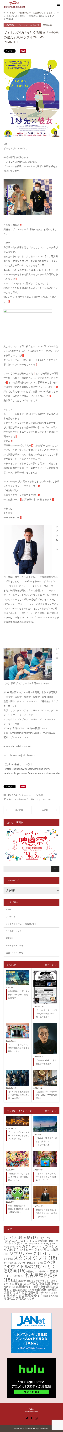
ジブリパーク (27, 1253)
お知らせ (10, 909)
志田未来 (25, 1286)
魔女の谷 (28, 1298)
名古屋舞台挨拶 (30, 1277)
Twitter (27, 1418)
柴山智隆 (43, 1290)
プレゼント (11, 916)
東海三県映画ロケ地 (14, 945)
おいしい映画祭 (21, 1237)
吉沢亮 (18, 1276)
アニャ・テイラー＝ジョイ (35, 1243)
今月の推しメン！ (13, 931)
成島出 (17, 1289)
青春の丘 (12, 1298)
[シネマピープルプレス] (14, 5)
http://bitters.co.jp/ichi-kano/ (19, 755)
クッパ (36, 1246)
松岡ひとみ (28, 1290)
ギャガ (24, 1246)
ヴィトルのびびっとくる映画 (28, 25)
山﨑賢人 (35, 1283)
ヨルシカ (22, 1262)
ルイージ (37, 1262)
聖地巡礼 (15, 1295)
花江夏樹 (34, 1295)
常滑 (50, 1283)
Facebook (31, 1418)
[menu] (58, 5)
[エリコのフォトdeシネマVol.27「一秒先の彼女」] (17, 810)
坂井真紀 (19, 1280)
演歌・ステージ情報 (14, 952)
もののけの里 (41, 1241)
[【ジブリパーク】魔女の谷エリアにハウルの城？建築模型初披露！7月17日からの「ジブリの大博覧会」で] (45, 810)
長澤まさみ (51, 1295)
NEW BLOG (10, 25)
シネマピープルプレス (24, 1428)
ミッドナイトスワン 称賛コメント (21, 923)
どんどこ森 (19, 1241)
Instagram (36, 1418)
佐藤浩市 (43, 1271)
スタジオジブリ (35, 1258)
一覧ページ (48, 965)
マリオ (8, 1262)
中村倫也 (31, 1271)
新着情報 (10, 938)
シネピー (28, 1249)
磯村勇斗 (37, 1292)
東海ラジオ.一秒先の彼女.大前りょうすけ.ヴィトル (29, 799)
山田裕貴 (19, 1283)
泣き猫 (23, 1292)
